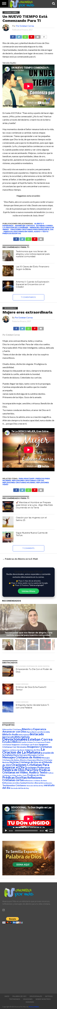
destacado (36, 734)
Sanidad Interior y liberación (31, 783)
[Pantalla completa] (51, 830)
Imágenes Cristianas (39, 746)
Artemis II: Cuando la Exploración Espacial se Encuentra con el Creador (32, 284)
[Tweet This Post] (22, 328)
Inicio (7, 996)
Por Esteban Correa (25, 26)
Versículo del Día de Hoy (20, 788)
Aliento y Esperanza (33, 729)
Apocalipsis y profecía (36, 732)
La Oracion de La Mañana (15, 228)
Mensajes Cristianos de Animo (21, 757)
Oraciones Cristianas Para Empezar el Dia (31, 229)
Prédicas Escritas (11, 233)
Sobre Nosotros (43, 999)
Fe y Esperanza (38, 742)
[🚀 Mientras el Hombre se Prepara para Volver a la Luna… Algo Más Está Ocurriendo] (8, 506)
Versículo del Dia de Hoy (34, 785)
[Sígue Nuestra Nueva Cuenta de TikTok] (8, 537)
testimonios (47, 783)
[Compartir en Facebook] (13, 36)
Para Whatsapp (27, 479)
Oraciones (27, 999)
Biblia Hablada (24, 735)
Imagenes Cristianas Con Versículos (25, 745)
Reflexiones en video (11, 783)
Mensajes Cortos (36, 755)
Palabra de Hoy (19, 996)
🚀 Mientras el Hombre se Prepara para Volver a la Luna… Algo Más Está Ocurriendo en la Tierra (34, 505)
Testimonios (14, 999)
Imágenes (30, 1002)
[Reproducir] (6, 830)
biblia (48, 732)
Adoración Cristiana (11, 729)
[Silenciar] (46, 830)
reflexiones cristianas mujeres (18, 483)
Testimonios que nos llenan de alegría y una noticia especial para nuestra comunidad (33, 254)
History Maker (34, 1006)
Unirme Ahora (28, 591)
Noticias (5, 762)
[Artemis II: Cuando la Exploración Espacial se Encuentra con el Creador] (8, 286)
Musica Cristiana (44, 760)
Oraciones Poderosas (37, 767)
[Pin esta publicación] (31, 36)
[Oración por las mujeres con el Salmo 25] (8, 521)
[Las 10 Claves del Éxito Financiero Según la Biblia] (8, 270)
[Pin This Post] (35, 328)
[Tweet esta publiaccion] (22, 238)
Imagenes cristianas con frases (25, 744)
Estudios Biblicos (11, 741)
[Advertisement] (28, 958)
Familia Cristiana (27, 742)
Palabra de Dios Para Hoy (20, 770)
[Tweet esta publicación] (19, 36)
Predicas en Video (36, 775)
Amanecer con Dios (25, 226)
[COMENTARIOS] (44, 36)
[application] (28, 818)
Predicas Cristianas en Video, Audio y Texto (26, 231)
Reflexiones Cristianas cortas (28, 480)
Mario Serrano (20, 755)
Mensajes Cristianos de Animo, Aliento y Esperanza (26, 759)
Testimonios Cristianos (14, 785)
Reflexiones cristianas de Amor (35, 780)
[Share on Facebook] (16, 328)
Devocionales (14, 739)
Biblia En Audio (10, 734)
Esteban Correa (44, 226)
